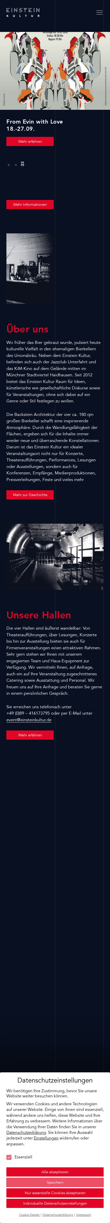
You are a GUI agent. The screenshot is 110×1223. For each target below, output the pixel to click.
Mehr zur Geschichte (30, 495)
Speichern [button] (55, 1183)
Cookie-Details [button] (29, 1215)
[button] (8, 162)
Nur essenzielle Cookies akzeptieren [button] (55, 1193)
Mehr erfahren (30, 142)
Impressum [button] (83, 1215)
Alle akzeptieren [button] (55, 1172)
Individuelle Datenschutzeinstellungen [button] (55, 1204)
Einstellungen (46, 1138)
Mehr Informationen (30, 205)
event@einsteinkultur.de (28, 720)
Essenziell (23, 1157)
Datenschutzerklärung (26, 1133)
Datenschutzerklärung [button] (58, 1215)
